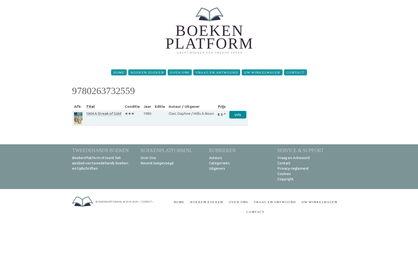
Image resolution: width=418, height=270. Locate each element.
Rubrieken (222, 150)
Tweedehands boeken (100, 150)
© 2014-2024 (130, 201)
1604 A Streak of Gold (103, 113)
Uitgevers (217, 168)
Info (237, 115)
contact (146, 201)
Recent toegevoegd (157, 163)
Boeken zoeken (147, 72)
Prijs (222, 106)
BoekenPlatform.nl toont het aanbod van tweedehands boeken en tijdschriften (100, 163)
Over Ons (179, 72)
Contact (295, 72)
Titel (90, 106)
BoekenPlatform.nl (166, 150)
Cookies (284, 174)
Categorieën (219, 163)
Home (118, 72)
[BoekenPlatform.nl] (209, 33)
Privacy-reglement (293, 168)
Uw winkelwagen (262, 72)
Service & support (300, 150)
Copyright (285, 179)
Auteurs (215, 158)
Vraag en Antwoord (217, 72)
